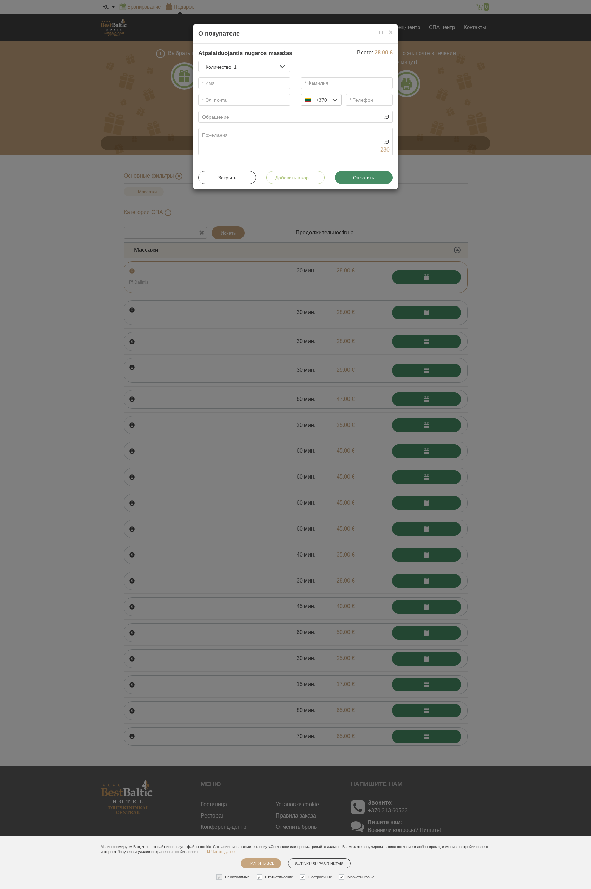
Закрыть (227, 177)
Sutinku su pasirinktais (319, 864)
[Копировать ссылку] (381, 32)
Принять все (261, 863)
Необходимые (237, 877)
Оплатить (363, 177)
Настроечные (320, 877)
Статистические (279, 877)
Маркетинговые (361, 877)
